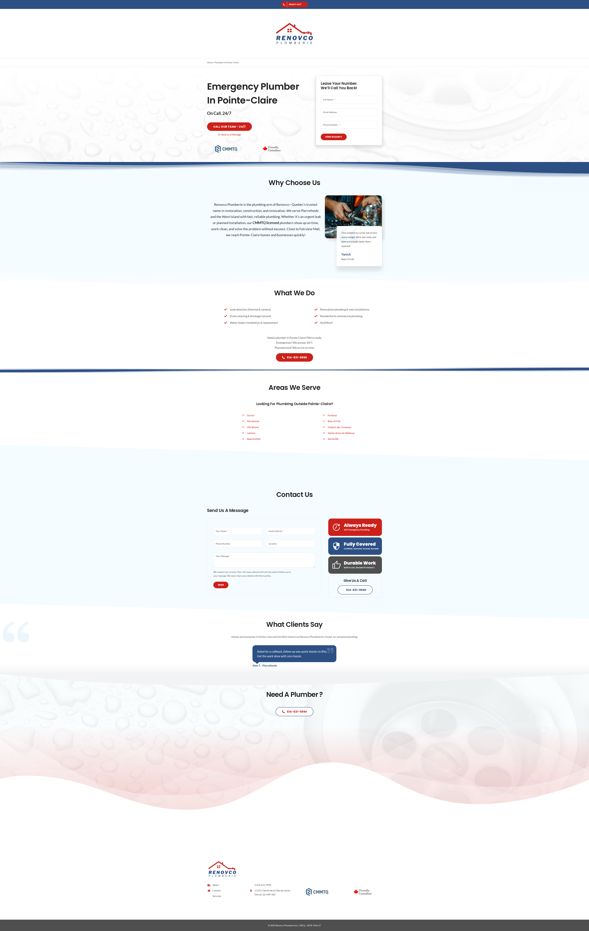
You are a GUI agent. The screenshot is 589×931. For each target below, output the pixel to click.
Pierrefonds (253, 421)
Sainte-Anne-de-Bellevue (341, 432)
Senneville (333, 438)
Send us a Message (231, 134)
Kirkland (332, 415)
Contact (217, 890)
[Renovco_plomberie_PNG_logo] (294, 16)
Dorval (250, 415)
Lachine (251, 432)
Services (217, 896)
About (216, 885)
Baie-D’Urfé (334, 421)
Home (210, 62)
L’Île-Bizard (253, 427)
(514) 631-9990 (263, 885)
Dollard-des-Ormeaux (339, 427)
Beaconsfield (253, 438)
